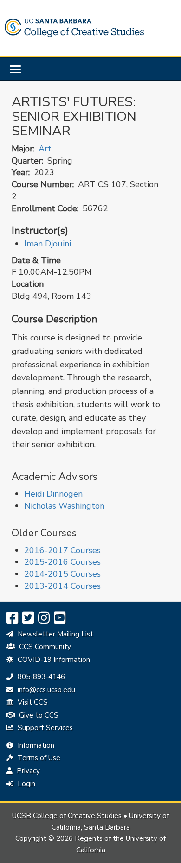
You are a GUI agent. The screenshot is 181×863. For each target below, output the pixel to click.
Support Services (44, 727)
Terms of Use (38, 757)
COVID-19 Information (53, 659)
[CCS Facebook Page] (12, 618)
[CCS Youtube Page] (59, 618)
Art (45, 148)
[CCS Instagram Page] (44, 618)
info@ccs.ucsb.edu (45, 689)
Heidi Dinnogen (53, 493)
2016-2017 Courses (62, 550)
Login (25, 783)
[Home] (74, 27)
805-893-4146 (40, 676)
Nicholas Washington (64, 505)
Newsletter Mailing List (54, 634)
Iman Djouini (47, 243)
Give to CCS (37, 715)
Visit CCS (32, 702)
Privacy (27, 770)
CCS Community (44, 646)
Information (35, 745)
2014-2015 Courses (62, 574)
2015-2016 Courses (62, 561)
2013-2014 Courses (62, 586)
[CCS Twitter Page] (28, 618)
